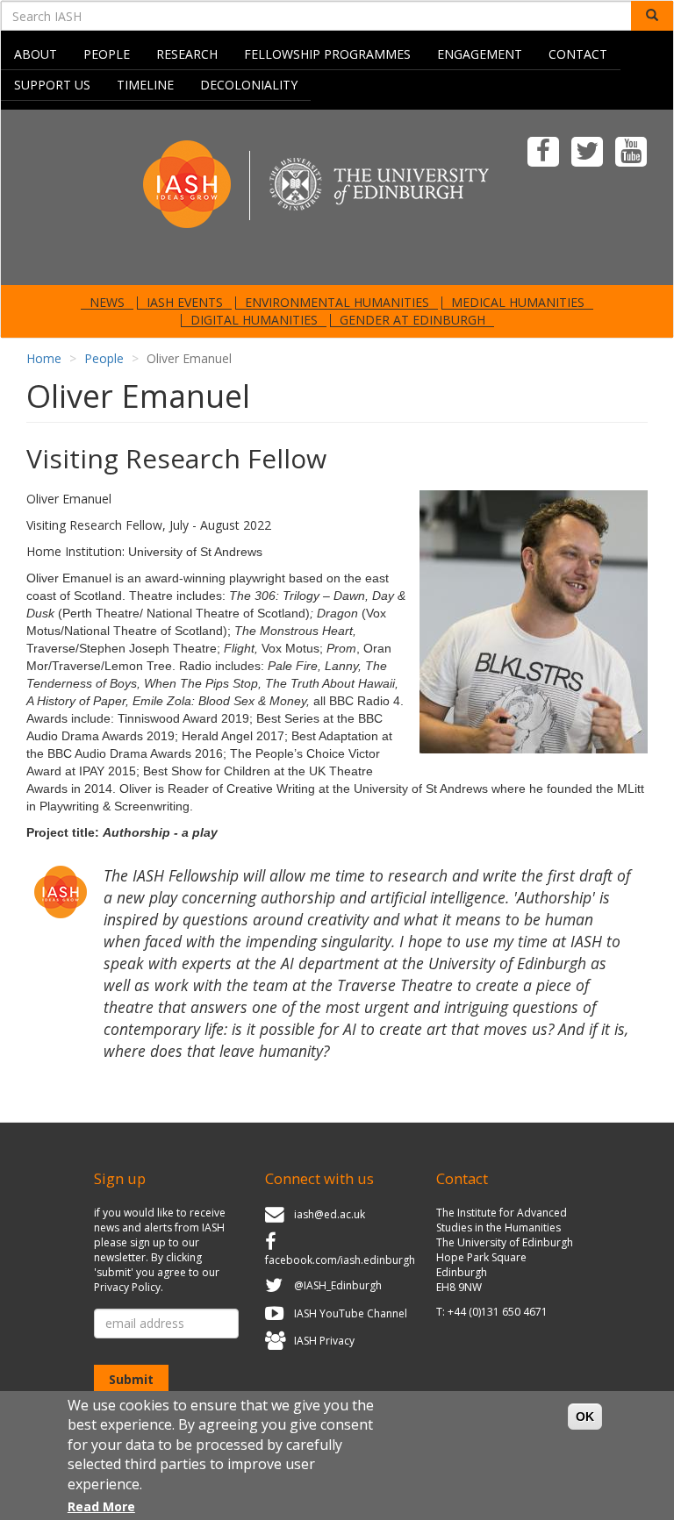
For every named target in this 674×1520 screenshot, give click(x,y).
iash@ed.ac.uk (329, 1214)
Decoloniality (249, 84)
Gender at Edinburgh (412, 320)
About (35, 54)
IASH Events (185, 302)
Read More (101, 1506)
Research (187, 54)
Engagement (479, 54)
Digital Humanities (254, 320)
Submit (131, 1379)
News (107, 302)
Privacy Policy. (128, 1287)
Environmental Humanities (337, 302)
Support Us (52, 84)
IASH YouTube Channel (350, 1313)
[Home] (337, 196)
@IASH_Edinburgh (338, 1285)
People (106, 54)
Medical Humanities (517, 302)
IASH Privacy (324, 1341)
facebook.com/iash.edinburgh (340, 1259)
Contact (578, 54)
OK (585, 1416)
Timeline (145, 84)
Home (43, 358)
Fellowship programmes (327, 54)
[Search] (652, 16)
